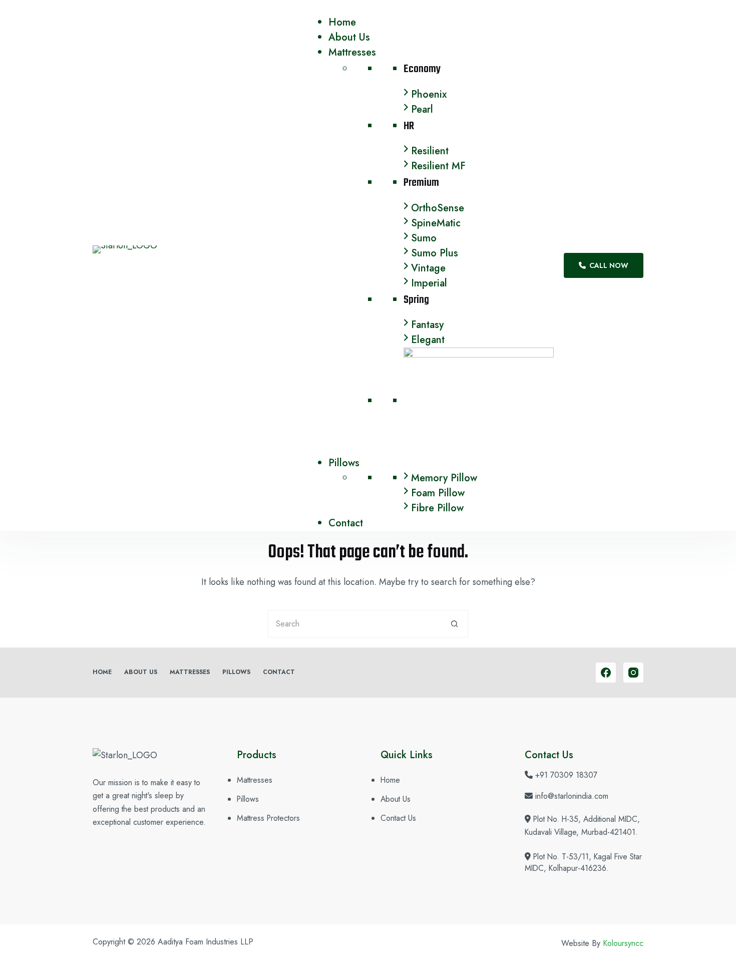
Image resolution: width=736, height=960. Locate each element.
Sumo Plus (434, 253)
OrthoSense (437, 208)
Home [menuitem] (102, 673)
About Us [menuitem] (140, 673)
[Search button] (454, 623)
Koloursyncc (623, 943)
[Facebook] (606, 673)
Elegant (428, 340)
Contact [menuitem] (279, 673)
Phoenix (429, 94)
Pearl (422, 109)
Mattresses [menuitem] (190, 673)
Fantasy (427, 324)
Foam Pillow (438, 493)
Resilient (430, 151)
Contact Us (398, 818)
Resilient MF (438, 166)
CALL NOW (608, 265)
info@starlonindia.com (571, 796)
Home (342, 22)
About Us (349, 37)
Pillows (343, 463)
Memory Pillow (444, 478)
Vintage (428, 268)
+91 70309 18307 (566, 775)
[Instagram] (633, 673)
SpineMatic (436, 223)
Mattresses (352, 52)
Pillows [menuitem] (236, 673)
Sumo (424, 238)
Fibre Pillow (437, 508)
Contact (345, 523)
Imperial (429, 283)
